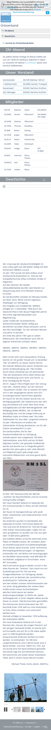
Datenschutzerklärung (13, 726)
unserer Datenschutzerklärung (27, 10)
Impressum (31, 722)
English (37, 726)
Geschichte (10, 36)
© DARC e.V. (18, 722)
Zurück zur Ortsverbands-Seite (20, 43)
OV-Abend (9, 30)
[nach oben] (46, 726)
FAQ (44, 726)
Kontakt (28, 726)
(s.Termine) (30, 62)
